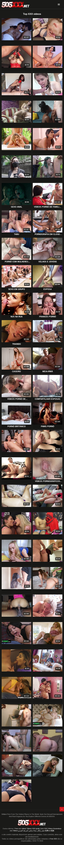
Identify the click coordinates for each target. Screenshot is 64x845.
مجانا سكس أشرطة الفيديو (27, 831)
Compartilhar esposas (47, 399)
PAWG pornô (47, 426)
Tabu (16, 234)
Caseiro (16, 371)
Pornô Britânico (16, 426)
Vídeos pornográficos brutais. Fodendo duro (47, 481)
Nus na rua (16, 317)
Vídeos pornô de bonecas (16, 399)
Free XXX (53, 839)
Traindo (16, 344)
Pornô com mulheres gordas (16, 262)
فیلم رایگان (41, 831)
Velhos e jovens (47, 262)
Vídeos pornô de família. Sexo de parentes (47, 207)
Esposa (47, 289)
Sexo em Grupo (16, 289)
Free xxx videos (20, 828)
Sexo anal (16, 207)
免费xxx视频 (49, 831)
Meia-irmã (47, 371)
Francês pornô (47, 317)
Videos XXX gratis (33, 828)
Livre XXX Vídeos (46, 828)
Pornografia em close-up (47, 234)
